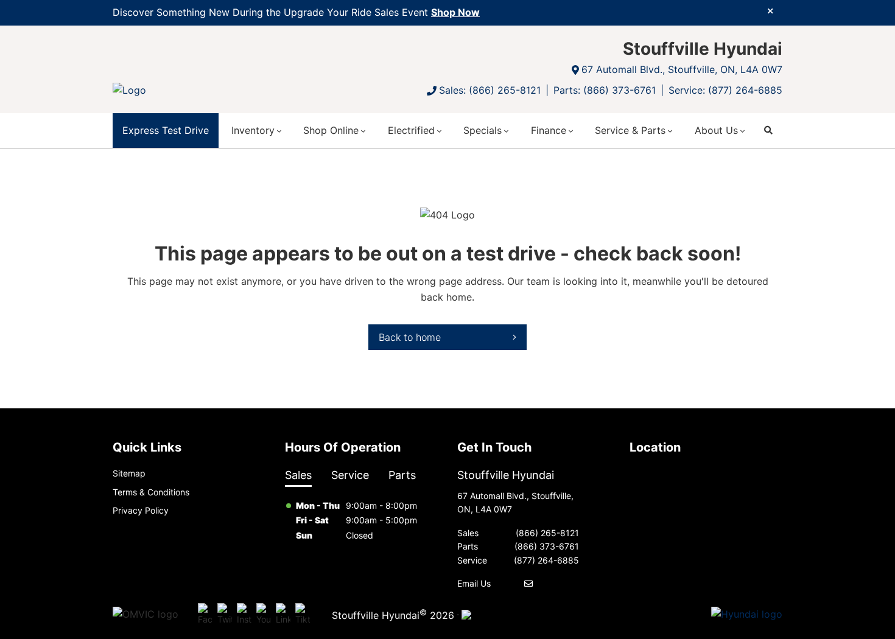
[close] (770, 10)
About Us (716, 130)
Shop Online (331, 130)
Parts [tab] (402, 475)
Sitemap (129, 473)
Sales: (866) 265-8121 (490, 90)
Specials (482, 130)
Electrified (411, 130)
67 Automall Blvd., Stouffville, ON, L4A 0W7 (681, 69)
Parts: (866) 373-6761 (604, 90)
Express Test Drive (165, 130)
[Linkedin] (283, 614)
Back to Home (410, 337)
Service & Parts (630, 130)
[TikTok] (302, 614)
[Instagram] (244, 614)
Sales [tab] (298, 475)
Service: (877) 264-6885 (725, 90)
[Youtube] (263, 614)
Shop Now (455, 12)
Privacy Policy (141, 510)
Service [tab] (350, 475)
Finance (548, 130)
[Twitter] (224, 614)
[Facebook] (205, 614)
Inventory (253, 130)
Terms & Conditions (151, 492)
